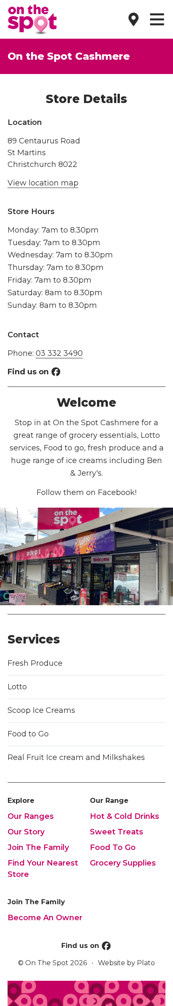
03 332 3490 (59, 353)
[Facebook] (55, 371)
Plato (146, 963)
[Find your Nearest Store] (133, 19)
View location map (43, 183)
